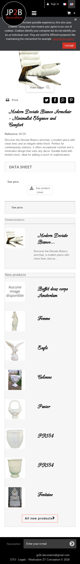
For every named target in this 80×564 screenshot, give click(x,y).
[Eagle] (18, 350)
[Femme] (18, 321)
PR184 (46, 436)
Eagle (43, 348)
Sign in (55, 4)
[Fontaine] (18, 497)
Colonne (45, 377)
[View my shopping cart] (71, 13)
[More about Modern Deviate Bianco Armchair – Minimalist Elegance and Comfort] (18, 238)
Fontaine (45, 494)
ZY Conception (51, 559)
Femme (44, 318)
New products (15, 275)
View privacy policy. (63, 39)
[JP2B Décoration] (14, 13)
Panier (44, 406)
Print (15, 100)
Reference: (11, 134)
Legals (22, 559)
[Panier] (18, 409)
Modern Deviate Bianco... (53, 238)
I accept (69, 45)
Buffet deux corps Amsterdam (53, 292)
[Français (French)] (65, 4)
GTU (13, 559)
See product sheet (43, 190)
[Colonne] (18, 380)
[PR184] (18, 438)
